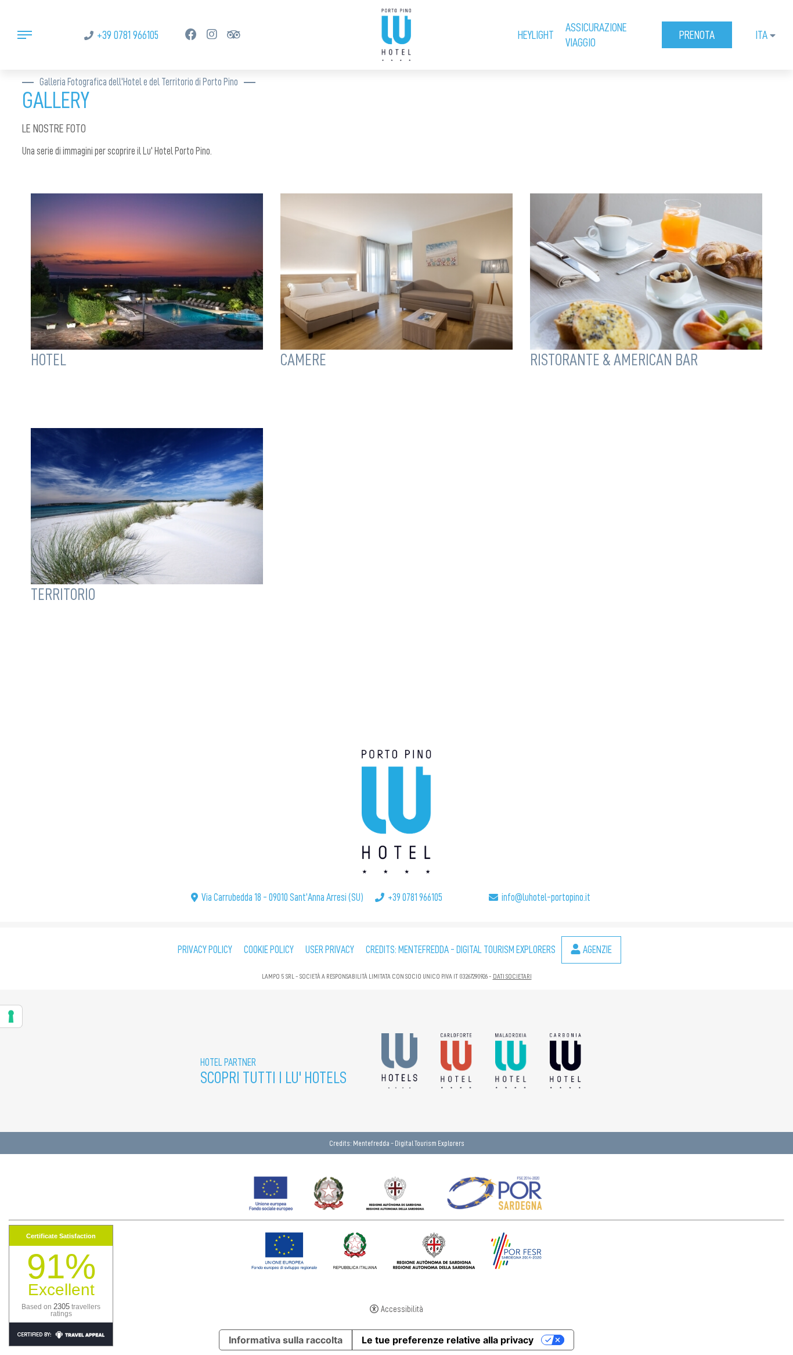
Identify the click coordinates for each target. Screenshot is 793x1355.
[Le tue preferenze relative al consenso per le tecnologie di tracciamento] (11, 1016)
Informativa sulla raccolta (286, 1340)
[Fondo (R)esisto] (396, 1190)
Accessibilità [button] (402, 1309)
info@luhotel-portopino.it (546, 897)
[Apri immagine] (147, 269)
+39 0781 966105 (127, 35)
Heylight (536, 35)
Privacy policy (205, 949)
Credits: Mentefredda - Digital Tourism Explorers (461, 949)
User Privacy (329, 949)
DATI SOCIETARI (512, 976)
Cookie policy (269, 949)
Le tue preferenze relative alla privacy (448, 1340)
